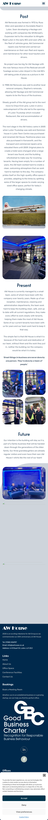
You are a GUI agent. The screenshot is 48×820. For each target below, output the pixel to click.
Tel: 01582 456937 (9, 642)
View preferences (24, 812)
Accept (24, 798)
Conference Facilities (12, 672)
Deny (24, 805)
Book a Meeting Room (12, 689)
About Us (6, 664)
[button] (44, 775)
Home (5, 660)
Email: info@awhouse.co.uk (13, 645)
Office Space (8, 668)
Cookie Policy (24, 817)
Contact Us (7, 676)
